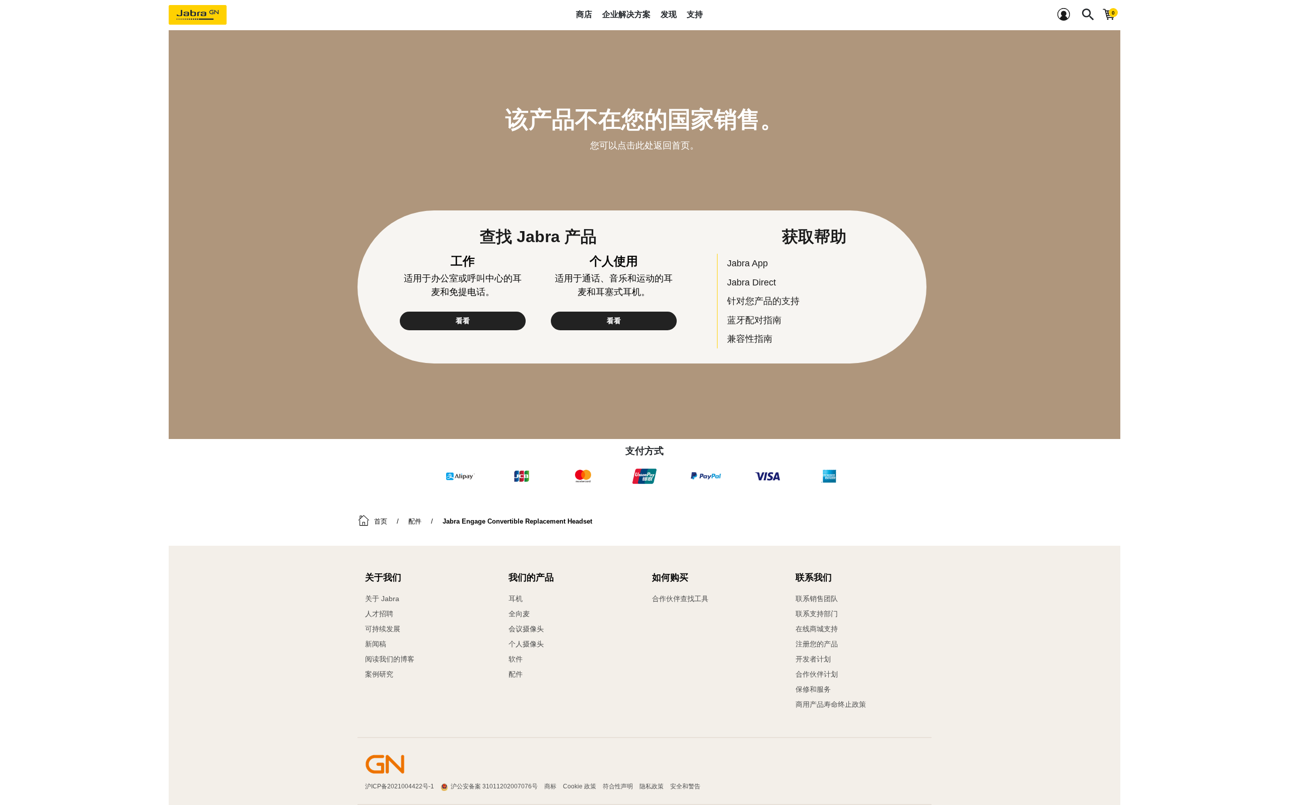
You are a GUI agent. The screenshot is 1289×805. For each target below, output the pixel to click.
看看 (463, 321)
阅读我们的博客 (389, 659)
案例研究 (379, 674)
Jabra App (747, 263)
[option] (460, 476)
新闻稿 (375, 644)
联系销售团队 (817, 599)
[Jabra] (198, 15)
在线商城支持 (817, 629)
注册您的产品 (817, 644)
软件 (516, 659)
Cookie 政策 (579, 786)
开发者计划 (813, 659)
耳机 (516, 599)
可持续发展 (382, 629)
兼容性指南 (749, 338)
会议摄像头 (526, 629)
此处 (644, 145)
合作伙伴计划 (817, 674)
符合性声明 (618, 786)
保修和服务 (813, 689)
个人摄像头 (526, 644)
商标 (550, 786)
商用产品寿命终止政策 (831, 704)
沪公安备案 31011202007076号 (494, 786)
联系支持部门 (817, 614)
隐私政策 (651, 786)
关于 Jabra (382, 599)
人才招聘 (379, 614)
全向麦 (519, 614)
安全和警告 (685, 786)
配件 (516, 674)
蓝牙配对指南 (754, 320)
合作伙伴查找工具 (680, 599)
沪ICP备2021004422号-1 (399, 786)
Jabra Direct (751, 282)
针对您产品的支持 (763, 301)
